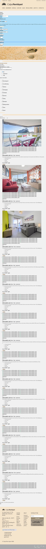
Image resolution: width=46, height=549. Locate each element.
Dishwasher (4, 101)
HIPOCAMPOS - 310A (6, 472)
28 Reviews (4, 376)
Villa (4, 75)
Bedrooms (2, 42)
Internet (3, 110)
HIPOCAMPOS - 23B (6, 321)
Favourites (44, 0)
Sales (18, 519)
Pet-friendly (4, 92)
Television (4, 86)
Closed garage (5, 89)
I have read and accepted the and (37, 521)
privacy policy (37, 521)
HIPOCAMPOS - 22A (6, 284)
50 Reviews (4, 432)
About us (19, 524)
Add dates (2, 26)
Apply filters (2, 112)
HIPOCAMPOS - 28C (6, 416)
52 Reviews (4, 451)
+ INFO (3, 164)
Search (1, 12)
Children (1, 35)
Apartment (5, 73)
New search (2, 65)
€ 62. (5, 329)
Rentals (18, 518)
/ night (8, 208)
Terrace (3, 107)
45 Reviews (4, 319)
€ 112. (5, 208)
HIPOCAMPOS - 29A (6, 435)
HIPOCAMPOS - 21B (6, 265)
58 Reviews (4, 395)
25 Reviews (4, 281)
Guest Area (38, 0)
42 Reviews (4, 470)
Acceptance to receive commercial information (37, 525)
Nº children (2, 39)
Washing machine (5, 104)
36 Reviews (4, 198)
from (3, 208)
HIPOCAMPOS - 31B (6, 491)
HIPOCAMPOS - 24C (6, 340)
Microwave (4, 95)
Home (18, 516)
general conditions (36, 522)
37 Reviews (4, 263)
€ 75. (5, 254)
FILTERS (1, 13)
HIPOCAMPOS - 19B (6, 201)
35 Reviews (4, 300)
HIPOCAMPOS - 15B (6, 155)
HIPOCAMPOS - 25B (6, 360)
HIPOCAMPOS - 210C (6, 246)
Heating (3, 98)
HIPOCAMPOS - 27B (6, 397)
